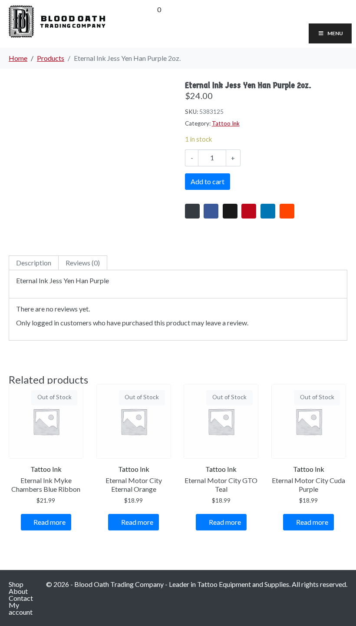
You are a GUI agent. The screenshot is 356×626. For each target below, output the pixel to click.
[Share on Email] (192, 211)
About (18, 591)
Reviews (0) (83, 262)
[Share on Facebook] (211, 211)
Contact (21, 598)
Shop (16, 584)
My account (21, 608)
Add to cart (207, 181)
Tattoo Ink (226, 123)
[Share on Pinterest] (248, 211)
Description (33, 262)
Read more (49, 522)
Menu (335, 33)
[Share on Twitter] (230, 211)
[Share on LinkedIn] (267, 211)
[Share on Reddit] (287, 211)
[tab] (34, 262)
